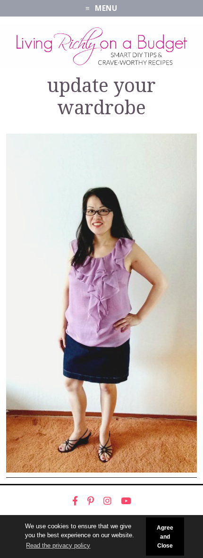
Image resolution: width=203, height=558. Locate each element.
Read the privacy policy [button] (58, 545)
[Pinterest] (90, 500)
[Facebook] (75, 500)
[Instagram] (107, 500)
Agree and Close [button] (165, 536)
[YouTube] (126, 500)
